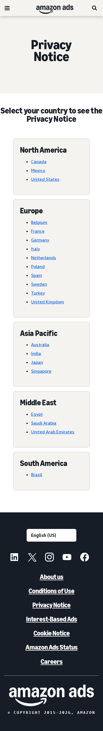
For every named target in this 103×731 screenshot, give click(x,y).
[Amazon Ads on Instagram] (49, 558)
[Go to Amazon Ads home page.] (51, 695)
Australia (40, 344)
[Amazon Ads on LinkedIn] (14, 558)
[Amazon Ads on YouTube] (67, 558)
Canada (38, 161)
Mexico (38, 170)
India (36, 353)
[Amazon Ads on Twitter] (31, 558)
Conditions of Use (51, 591)
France (37, 231)
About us (51, 577)
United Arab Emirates (52, 432)
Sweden (39, 284)
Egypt (37, 414)
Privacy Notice (51, 605)
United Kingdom (47, 301)
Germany (40, 240)
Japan (37, 362)
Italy (35, 248)
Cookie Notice (52, 633)
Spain (36, 275)
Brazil (36, 474)
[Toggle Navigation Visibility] (7, 8)
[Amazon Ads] (50, 8)
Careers (52, 662)
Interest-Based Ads (51, 619)
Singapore (41, 371)
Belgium (39, 222)
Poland (38, 266)
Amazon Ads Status (52, 647)
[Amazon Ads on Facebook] (84, 558)
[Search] (95, 8)
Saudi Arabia (43, 423)
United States (45, 179)
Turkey (38, 293)
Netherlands (43, 257)
